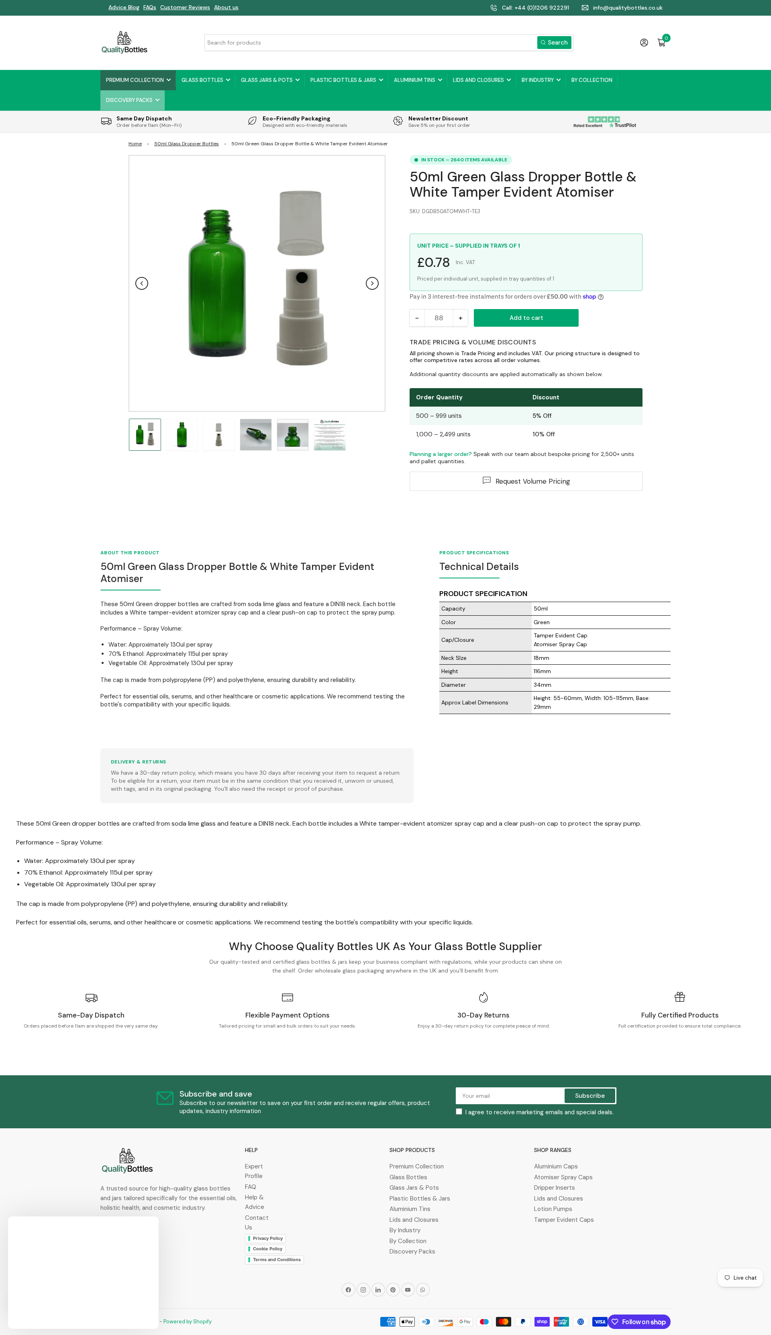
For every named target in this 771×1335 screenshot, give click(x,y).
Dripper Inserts (554, 1188)
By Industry (538, 80)
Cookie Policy (267, 1249)
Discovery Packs (129, 100)
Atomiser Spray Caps (563, 1177)
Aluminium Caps (556, 1166)
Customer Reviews (185, 7)
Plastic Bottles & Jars (343, 80)
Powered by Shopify (187, 1321)
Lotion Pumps (553, 1209)
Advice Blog (123, 7)
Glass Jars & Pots (267, 80)
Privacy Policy (268, 1238)
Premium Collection (135, 80)
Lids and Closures (478, 80)
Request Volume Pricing (533, 481)
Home (135, 143)
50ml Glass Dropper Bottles (186, 143)
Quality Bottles (139, 1321)
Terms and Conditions (277, 1259)
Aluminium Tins (414, 80)
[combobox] (388, 42)
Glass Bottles (202, 80)
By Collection (591, 80)
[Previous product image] (141, 283)
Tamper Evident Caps (564, 1220)
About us (226, 7)
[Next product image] (372, 283)
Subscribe (590, 1096)
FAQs (149, 7)
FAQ (250, 1187)
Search (558, 43)
